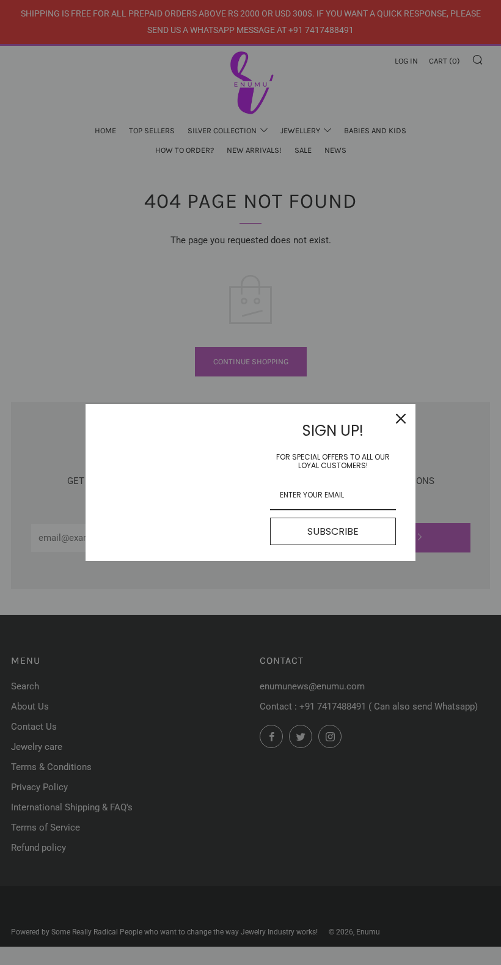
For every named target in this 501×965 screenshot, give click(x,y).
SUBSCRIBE (333, 531)
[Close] (400, 418)
